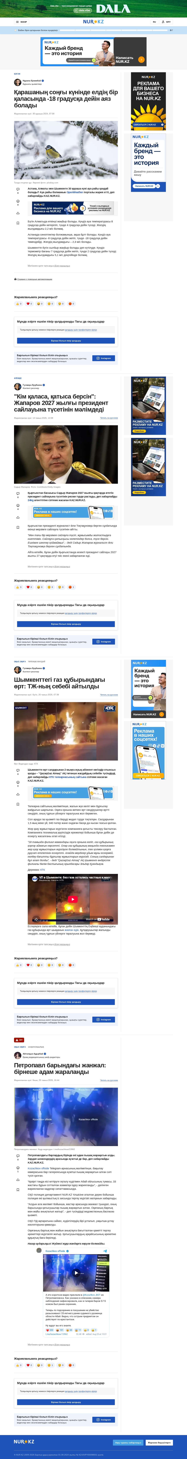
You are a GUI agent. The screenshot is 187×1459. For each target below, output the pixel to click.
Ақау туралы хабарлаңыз (128, 1442)
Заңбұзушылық (36, 1047)
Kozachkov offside (38, 1168)
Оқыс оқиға (20, 662)
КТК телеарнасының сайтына (67, 777)
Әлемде (18, 378)
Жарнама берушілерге (159, 1442)
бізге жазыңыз (62, 266)
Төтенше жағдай (36, 662)
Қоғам (17, 74)
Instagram (106, 358)
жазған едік (72, 930)
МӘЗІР (24, 22)
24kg (31, 500)
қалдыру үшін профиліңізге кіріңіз (81, 330)
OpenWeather (75, 192)
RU (154, 22)
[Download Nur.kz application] (93, 9)
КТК (42, 869)
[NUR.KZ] (93, 21)
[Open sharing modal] (18, 213)
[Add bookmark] (17, 223)
